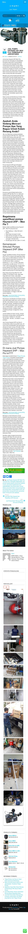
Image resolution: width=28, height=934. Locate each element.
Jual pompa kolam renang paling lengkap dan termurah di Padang (14, 295)
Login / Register (13, 9)
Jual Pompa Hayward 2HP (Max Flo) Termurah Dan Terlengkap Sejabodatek (14, 480)
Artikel (20, 56)
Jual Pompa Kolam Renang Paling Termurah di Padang (14, 501)
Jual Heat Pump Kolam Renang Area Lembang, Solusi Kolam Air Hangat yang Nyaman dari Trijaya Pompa (14, 896)
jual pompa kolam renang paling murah (12, 489)
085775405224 (17, 451)
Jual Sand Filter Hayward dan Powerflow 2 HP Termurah (12, 496)
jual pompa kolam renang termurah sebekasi (13, 491)
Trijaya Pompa (20, 356)
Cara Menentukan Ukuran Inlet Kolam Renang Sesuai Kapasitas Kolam (14, 892)
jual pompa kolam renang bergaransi (16, 488)
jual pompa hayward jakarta (13, 482)
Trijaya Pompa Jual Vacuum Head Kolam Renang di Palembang (13, 879)
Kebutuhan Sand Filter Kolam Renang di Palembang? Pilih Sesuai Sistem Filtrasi (14, 888)
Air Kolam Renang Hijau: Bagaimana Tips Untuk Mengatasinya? (12, 542)
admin (5, 56)
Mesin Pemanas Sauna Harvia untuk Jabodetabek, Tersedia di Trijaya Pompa (14, 883)
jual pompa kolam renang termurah (13, 490)
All (6, 587)
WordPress (15, 907)
